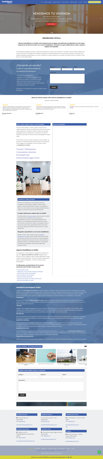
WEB (67, 426)
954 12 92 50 (22, 437)
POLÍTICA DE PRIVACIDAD (53, 453)
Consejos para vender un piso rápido (26, 273)
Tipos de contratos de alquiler (24, 276)
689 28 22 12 (47, 436)
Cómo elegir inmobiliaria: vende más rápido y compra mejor (66, 364)
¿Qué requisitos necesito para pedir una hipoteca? (26, 364)
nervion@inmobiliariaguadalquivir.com (24, 424)
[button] (2, 18)
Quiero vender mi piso (22, 269)
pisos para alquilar (31, 216)
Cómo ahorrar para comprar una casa (46, 363)
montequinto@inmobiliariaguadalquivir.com (25, 441)
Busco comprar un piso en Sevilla (25, 275)
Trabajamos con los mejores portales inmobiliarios (30, 271)
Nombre (52, 67)
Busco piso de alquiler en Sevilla (25, 280)
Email (75, 67)
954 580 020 (22, 421)
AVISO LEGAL (59, 453)
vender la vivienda (30, 308)
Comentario (53, 72)
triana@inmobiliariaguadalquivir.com (48, 439)
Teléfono (64, 67)
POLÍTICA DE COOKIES (45, 453)
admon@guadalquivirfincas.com (72, 424)
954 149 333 (46, 421)
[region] (51, 18)
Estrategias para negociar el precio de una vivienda (86, 364)
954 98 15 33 (71, 421)
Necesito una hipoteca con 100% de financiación (29, 278)
